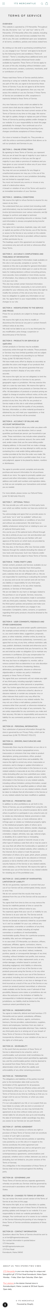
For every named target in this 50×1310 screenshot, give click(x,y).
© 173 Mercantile (25, 1301)
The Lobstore (8, 1283)
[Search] (42, 3)
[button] (5, 1304)
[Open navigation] (3, 4)
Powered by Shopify (25, 1304)
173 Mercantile (9, 1271)
